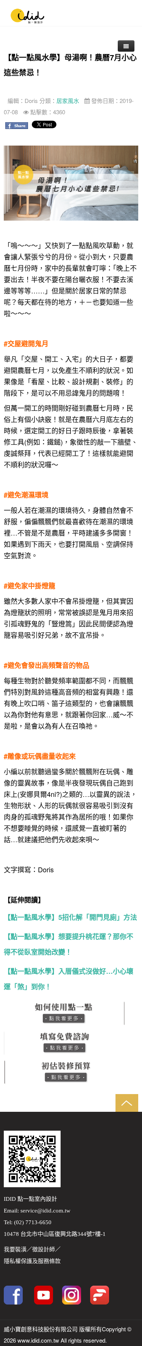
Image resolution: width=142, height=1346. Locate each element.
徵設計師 (43, 1249)
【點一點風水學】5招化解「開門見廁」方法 (70, 917)
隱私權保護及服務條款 (32, 1261)
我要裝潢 (15, 1249)
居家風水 (67, 100)
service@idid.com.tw (45, 1211)
